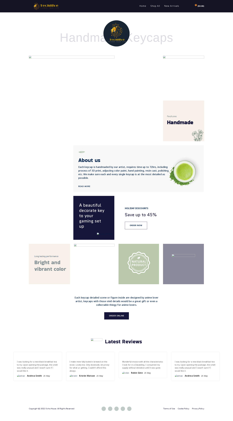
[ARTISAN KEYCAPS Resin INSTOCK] (183, 76)
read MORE (84, 186)
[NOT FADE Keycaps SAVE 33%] (94, 264)
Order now (136, 225)
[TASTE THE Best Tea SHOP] (71, 98)
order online (116, 316)
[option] (37, 368)
